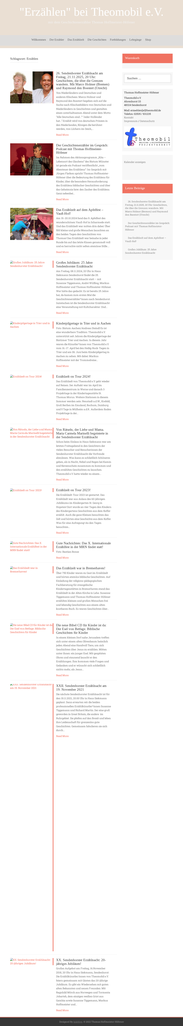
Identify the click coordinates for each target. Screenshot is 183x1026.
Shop (148, 39)
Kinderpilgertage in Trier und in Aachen (83, 323)
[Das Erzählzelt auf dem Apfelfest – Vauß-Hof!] (31, 223)
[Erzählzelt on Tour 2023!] (25, 490)
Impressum (131, 121)
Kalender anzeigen (135, 162)
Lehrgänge (135, 39)
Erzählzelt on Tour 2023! (73, 490)
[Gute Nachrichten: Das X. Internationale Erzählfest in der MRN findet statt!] (31, 546)
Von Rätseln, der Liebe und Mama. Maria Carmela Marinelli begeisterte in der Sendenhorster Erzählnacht (82, 433)
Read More (62, 134)
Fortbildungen (118, 39)
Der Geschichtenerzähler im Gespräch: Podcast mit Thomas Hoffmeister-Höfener (82, 149)
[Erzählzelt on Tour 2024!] (25, 376)
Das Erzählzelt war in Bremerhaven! (80, 568)
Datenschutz (147, 121)
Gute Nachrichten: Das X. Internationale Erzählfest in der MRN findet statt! (83, 545)
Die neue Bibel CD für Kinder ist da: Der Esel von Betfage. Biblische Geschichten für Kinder (81, 628)
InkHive (77, 1021)
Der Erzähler (57, 39)
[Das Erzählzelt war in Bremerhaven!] (31, 569)
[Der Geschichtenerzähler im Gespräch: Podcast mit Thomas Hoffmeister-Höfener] (31, 159)
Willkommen (38, 39)
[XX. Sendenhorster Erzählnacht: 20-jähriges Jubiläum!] (31, 961)
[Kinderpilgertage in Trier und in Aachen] (31, 324)
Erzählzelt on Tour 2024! (73, 376)
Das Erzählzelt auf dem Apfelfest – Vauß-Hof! (79, 211)
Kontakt (128, 117)
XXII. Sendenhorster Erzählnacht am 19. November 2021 (81, 687)
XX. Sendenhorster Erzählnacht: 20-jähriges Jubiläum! (81, 962)
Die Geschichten (97, 39)
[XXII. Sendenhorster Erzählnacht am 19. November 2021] (31, 817)
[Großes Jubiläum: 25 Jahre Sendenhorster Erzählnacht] (31, 264)
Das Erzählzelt (76, 39)
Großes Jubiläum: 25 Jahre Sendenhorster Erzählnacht (74, 264)
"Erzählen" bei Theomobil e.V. (91, 11)
